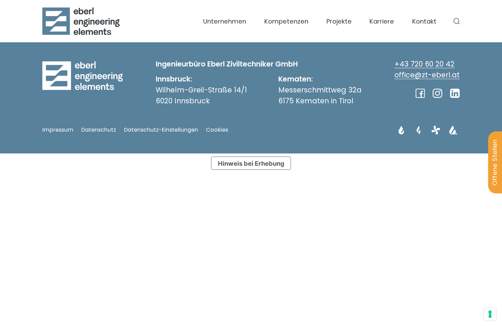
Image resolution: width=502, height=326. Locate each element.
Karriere (381, 21)
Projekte (339, 21)
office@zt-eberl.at (427, 75)
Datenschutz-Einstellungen (161, 130)
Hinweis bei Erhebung (251, 163)
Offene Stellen (494, 162)
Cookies (217, 130)
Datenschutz (98, 130)
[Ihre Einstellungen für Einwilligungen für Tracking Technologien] (490, 314)
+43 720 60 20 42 (424, 64)
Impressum (57, 130)
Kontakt (424, 21)
